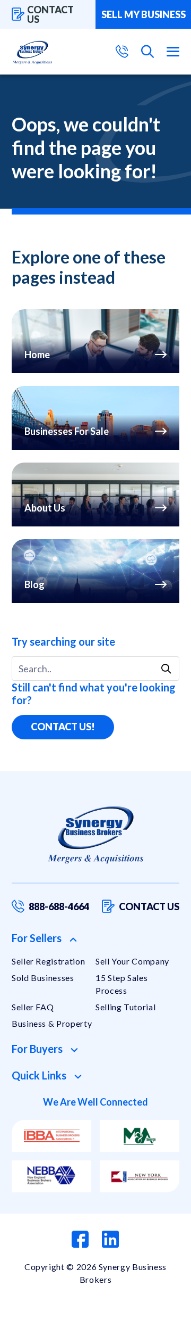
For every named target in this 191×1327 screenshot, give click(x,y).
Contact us (50, 14)
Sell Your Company (132, 961)
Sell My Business (143, 14)
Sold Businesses (43, 977)
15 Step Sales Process (121, 983)
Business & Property (52, 1023)
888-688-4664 (59, 906)
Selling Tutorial (125, 1007)
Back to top (137, 1315)
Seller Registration (48, 961)
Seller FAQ (33, 1007)
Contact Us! (63, 726)
